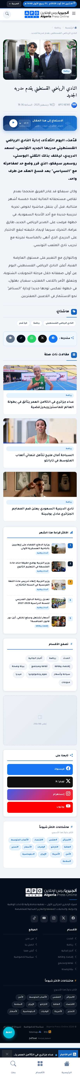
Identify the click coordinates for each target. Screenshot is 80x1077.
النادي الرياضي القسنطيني (59, 323)
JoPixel (33, 1038)
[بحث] (7, 14)
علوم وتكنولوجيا (38, 674)
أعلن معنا (29, 951)
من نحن (29, 939)
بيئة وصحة (18, 666)
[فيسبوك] (53, 339)
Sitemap (33, 1032)
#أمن (68, 854)
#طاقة (67, 847)
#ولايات (41, 847)
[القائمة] (74, 14)
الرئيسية (69, 28)
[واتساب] (31, 339)
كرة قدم (23, 323)
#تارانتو (54, 847)
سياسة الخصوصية (24, 957)
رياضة (58, 28)
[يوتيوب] (44, 918)
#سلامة (67, 861)
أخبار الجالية (35, 658)
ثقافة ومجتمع (39, 666)
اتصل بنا (29, 945)
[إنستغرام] (53, 918)
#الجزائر (67, 840)
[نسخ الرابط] (21, 339)
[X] (42, 339)
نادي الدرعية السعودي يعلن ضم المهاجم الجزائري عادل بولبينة (43, 511)
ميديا (19, 674)
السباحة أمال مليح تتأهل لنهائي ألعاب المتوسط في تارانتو (44, 458)
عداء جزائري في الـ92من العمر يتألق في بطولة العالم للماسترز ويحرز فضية (33, 1055)
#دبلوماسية (28, 854)
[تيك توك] (34, 918)
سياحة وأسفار (62, 674)
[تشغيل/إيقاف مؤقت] (13, 123)
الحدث (66, 658)
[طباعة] (10, 339)
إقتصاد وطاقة (62, 666)
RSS (46, 1032)
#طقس (53, 840)
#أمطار (28, 847)
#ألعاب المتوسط (20, 840)
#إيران (43, 854)
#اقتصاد (38, 840)
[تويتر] (63, 918)
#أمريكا (56, 854)
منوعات (66, 682)
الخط (9, 1032)
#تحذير (15, 847)
